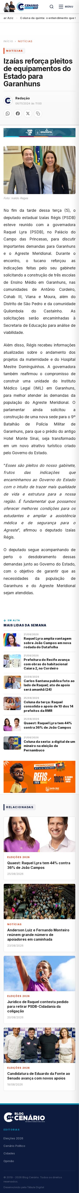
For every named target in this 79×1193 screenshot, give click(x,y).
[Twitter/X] (28, 113)
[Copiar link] (38, 113)
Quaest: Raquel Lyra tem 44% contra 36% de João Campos (48, 725)
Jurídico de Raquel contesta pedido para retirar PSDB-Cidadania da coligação (37, 1006)
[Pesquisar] (51, 6)
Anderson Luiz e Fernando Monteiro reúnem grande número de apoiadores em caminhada (38, 935)
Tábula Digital (35, 1187)
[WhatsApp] (8, 113)
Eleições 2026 (13, 1138)
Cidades (9, 1153)
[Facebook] (18, 113)
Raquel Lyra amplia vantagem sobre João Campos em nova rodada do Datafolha (47, 643)
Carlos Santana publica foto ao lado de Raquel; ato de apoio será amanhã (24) (49, 685)
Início (8, 41)
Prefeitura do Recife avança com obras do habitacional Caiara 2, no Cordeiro (47, 664)
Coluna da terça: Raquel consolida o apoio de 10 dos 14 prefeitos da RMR (48, 706)
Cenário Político (14, 1146)
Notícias (25, 41)
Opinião (9, 1161)
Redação (22, 98)
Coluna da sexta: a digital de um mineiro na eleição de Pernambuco (49, 746)
